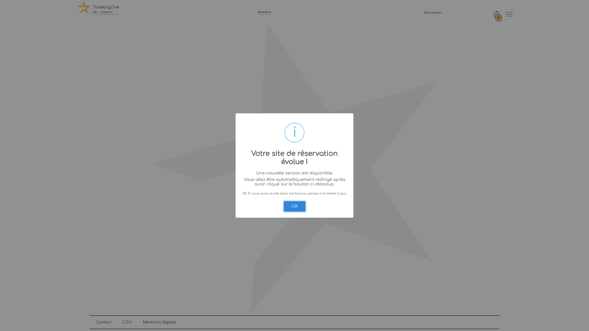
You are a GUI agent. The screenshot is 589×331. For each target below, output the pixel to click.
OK (295, 206)
